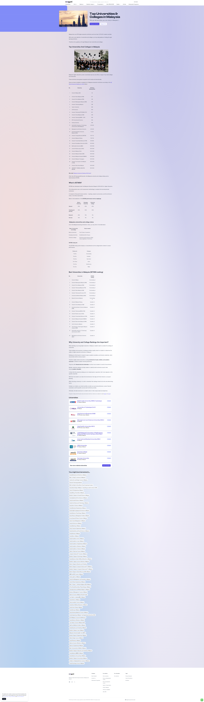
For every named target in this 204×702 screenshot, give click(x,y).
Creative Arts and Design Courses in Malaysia (78, 480)
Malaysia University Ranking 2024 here (82, 173)
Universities (67, 4)
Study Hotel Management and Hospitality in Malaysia (79, 579)
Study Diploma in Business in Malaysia (76, 620)
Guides (118, 4)
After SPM (104, 691)
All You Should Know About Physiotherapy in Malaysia (80, 586)
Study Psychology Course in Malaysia (76, 663)
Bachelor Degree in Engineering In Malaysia (77, 635)
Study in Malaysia (106, 687)
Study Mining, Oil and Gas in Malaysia (76, 492)
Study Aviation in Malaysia (74, 599)
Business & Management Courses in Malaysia (78, 592)
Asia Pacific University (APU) (86, 426)
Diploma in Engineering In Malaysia (76, 645)
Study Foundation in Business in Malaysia (77, 546)
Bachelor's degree (90, 4)
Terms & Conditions (20, 696)
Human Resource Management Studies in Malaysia (79, 515)
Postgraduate (100, 4)
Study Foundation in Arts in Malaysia (76, 538)
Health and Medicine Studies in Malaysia (77, 625)
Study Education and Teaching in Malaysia (77, 627)
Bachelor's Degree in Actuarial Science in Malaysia (79, 495)
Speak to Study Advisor (107, 685)
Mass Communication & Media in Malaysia (77, 648)
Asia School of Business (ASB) (86, 413)
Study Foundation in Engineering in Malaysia (78, 543)
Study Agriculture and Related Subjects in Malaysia (79, 589)
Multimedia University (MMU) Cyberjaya (89, 401)
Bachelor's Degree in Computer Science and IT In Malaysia (80, 569)
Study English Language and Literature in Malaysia (79, 510)
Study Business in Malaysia (74, 533)
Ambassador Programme (134, 4)
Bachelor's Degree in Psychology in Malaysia (78, 556)
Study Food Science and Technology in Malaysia (78, 502)
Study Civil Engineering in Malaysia (76, 490)
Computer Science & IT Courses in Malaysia (78, 553)
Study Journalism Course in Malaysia (76, 602)
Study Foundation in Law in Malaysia (76, 541)
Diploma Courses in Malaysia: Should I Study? (78, 594)
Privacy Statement (12, 696)
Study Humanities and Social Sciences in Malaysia (79, 530)
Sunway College (82, 452)
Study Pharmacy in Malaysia (74, 640)
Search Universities (106, 465)
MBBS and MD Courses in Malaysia (76, 574)
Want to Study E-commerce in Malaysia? (77, 477)
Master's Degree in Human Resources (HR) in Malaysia (79, 571)
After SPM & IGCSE (110, 4)
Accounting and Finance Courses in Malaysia (78, 518)
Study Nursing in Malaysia (74, 609)
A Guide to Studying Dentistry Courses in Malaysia (79, 660)
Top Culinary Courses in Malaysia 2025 (77, 622)
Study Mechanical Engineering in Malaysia (77, 508)
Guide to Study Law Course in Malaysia (77, 551)
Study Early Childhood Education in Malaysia (78, 604)
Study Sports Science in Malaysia (76, 505)
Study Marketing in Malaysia (74, 525)
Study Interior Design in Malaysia (75, 607)
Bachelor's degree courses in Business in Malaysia (79, 561)
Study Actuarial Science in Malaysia (76, 500)
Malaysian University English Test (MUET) (77, 632)
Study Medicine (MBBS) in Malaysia (76, 653)
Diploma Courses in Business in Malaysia (77, 643)
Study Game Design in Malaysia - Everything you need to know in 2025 (83, 487)
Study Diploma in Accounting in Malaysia (77, 655)
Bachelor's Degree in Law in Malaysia (76, 630)
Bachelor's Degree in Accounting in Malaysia (78, 658)
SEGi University (82, 445)
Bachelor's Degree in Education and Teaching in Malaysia (80, 650)
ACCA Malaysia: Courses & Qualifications (77, 617)
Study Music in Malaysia (74, 536)
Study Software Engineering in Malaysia (77, 581)
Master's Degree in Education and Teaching (78, 564)
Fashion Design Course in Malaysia (76, 637)
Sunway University (83, 458)
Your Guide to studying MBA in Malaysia (77, 597)
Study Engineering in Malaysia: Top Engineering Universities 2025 (82, 615)
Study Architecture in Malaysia (75, 523)
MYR (136, 1)
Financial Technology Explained (75, 482)
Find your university (94, 23)
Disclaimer (127, 680)
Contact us (93, 678)
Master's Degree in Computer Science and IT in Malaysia (80, 566)
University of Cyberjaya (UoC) (86, 407)
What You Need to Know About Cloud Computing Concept (81, 485)
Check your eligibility (106, 689)
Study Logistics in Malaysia (74, 576)
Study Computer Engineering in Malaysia (77, 528)
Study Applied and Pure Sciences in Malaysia (78, 497)
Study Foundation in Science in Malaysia (77, 548)
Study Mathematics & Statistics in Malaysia (78, 474)
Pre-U (75, 4)
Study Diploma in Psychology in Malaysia (77, 513)
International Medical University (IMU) (88, 439)
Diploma (81, 4)
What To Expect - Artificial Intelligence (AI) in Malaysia (80, 584)
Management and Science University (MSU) (90, 420)
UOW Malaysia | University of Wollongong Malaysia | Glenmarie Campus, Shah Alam (89, 433)
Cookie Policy (6, 696)
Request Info (103, 23)
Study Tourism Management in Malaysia (77, 520)
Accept (4, 698)
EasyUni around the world (130, 699)
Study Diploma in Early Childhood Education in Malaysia (80, 558)
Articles (124, 4)
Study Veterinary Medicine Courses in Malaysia (78, 612)
